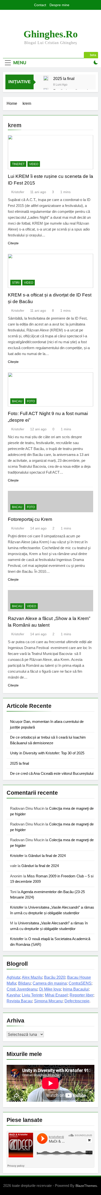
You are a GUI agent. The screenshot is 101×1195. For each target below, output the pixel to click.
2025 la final (64, 78)
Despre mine (59, 5)
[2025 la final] (45, 78)
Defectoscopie (76, 1001)
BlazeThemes (86, 1186)
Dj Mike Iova (50, 989)
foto (31, 401)
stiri (15, 282)
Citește (13, 243)
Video (33, 164)
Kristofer (17, 192)
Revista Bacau (19, 1001)
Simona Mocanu (48, 1001)
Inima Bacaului (76, 989)
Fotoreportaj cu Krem (30, 519)
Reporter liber (81, 995)
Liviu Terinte (32, 995)
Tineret (18, 164)
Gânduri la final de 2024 (47, 856)
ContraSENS (80, 983)
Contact (40, 5)
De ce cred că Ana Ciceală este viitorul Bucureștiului (51, 773)
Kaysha (13, 995)
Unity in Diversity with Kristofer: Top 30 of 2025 (47, 753)
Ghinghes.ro (51, 34)
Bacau (17, 401)
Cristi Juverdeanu (22, 989)
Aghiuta (13, 977)
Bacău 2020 (54, 977)
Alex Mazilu (32, 977)
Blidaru (24, 983)
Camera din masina (50, 983)
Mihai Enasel (56, 995)
